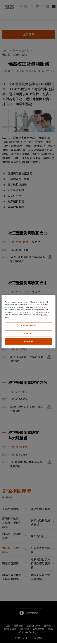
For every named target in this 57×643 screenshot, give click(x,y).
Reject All (28, 333)
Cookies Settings (28, 325)
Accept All (28, 341)
